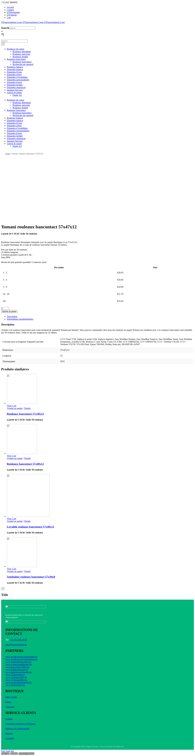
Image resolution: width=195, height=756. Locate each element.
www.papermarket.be (15, 685)
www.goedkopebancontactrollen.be (21, 657)
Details (27, 408)
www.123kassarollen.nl (16, 677)
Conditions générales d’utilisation (20, 724)
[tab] (100, 316)
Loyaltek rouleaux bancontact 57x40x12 (30, 526)
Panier (8, 702)
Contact (8, 719)
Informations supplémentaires (20, 319)
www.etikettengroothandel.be (18, 672)
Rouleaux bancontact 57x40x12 (25, 463)
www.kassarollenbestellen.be (18, 682)
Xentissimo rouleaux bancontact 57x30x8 (31, 576)
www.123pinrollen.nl (15, 674)
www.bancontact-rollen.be (17, 667)
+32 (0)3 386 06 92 (18, 640)
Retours (8, 733)
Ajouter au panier (9, 311)
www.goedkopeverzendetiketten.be (21, 659)
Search (5, 27)
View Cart (5, 754)
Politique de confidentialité (17, 728)
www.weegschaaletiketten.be (18, 664)
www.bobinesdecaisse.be (16, 669)
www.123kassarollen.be (16, 680)
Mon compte (11, 697)
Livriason (9, 738)
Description (12, 316)
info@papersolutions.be (16, 644)
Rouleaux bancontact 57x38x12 (25, 413)
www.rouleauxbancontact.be (18, 662)
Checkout (9, 707)
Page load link (7, 751)
